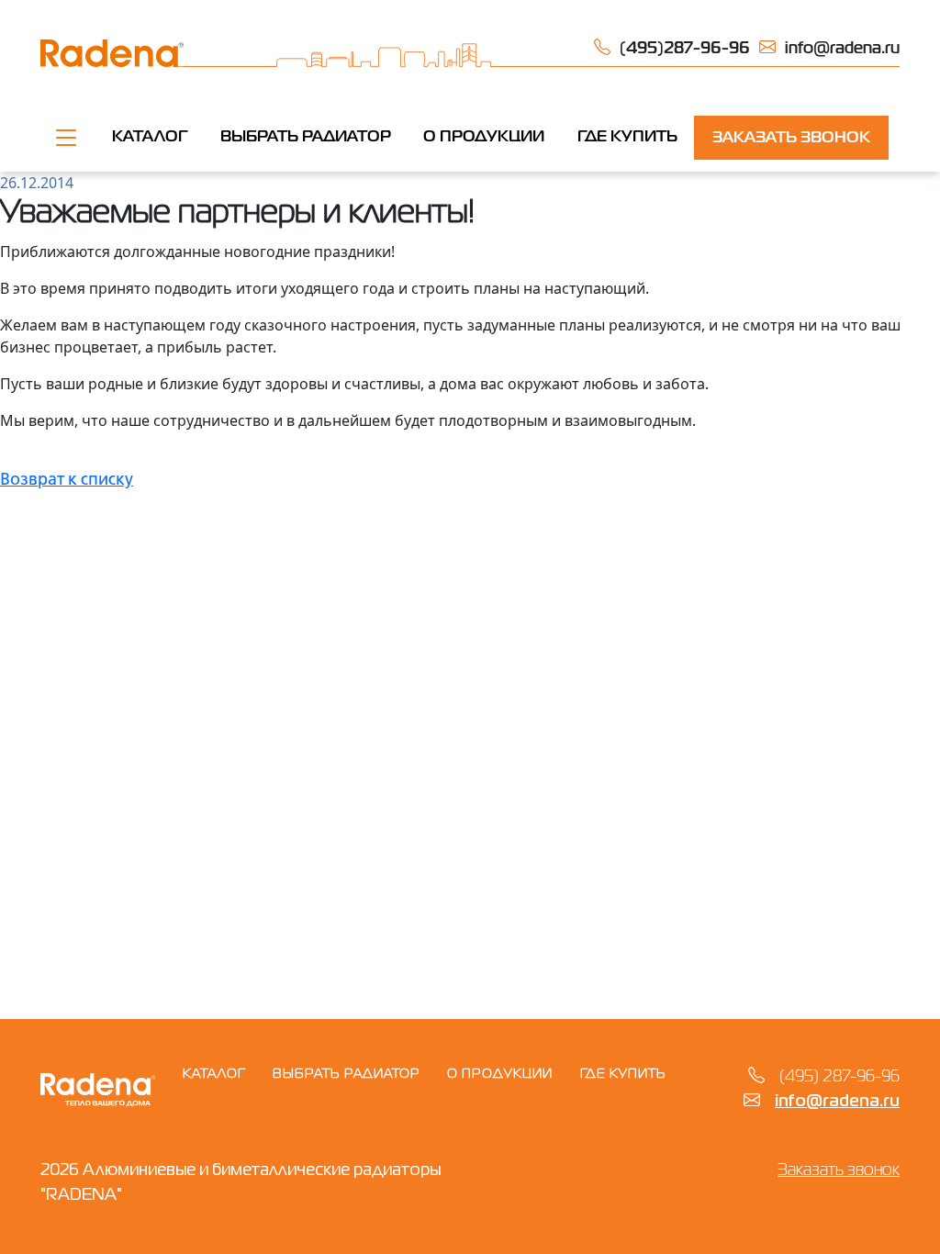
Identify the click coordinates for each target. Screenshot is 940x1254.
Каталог (149, 137)
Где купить (623, 1074)
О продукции (483, 137)
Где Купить (627, 137)
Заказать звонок (791, 138)
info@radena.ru (837, 1101)
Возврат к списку (66, 480)
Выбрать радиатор (305, 137)
